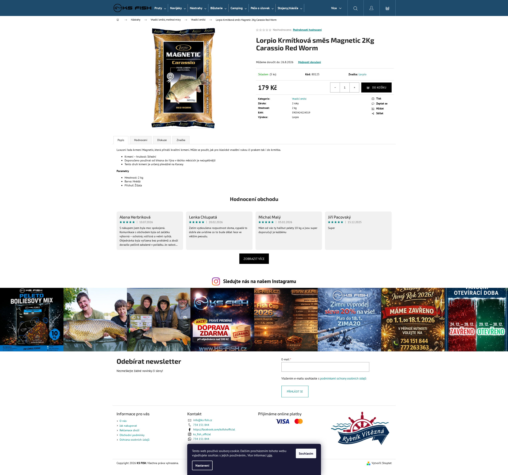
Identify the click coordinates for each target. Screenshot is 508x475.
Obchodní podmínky (132, 435)
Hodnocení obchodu (254, 199)
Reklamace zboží (129, 430)
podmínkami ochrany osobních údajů (343, 378)
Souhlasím (306, 453)
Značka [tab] (181, 140)
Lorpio (362, 74)
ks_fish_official (202, 434)
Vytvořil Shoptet (382, 463)
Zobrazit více (254, 259)
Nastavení (202, 465)
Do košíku (379, 87)
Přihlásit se (295, 391)
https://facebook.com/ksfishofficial (214, 429)
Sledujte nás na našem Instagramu (259, 281)
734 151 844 (201, 425)
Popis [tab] (121, 140)
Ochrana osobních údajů (135, 439)
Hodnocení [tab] (140, 140)
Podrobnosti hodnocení (307, 30)
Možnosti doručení (309, 62)
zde (269, 455)
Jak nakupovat (128, 425)
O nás (123, 421)
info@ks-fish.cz (202, 420)
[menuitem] (160, 8)
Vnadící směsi (299, 98)
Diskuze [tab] (162, 140)
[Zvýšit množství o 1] (354, 87)
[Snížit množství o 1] (335, 87)
